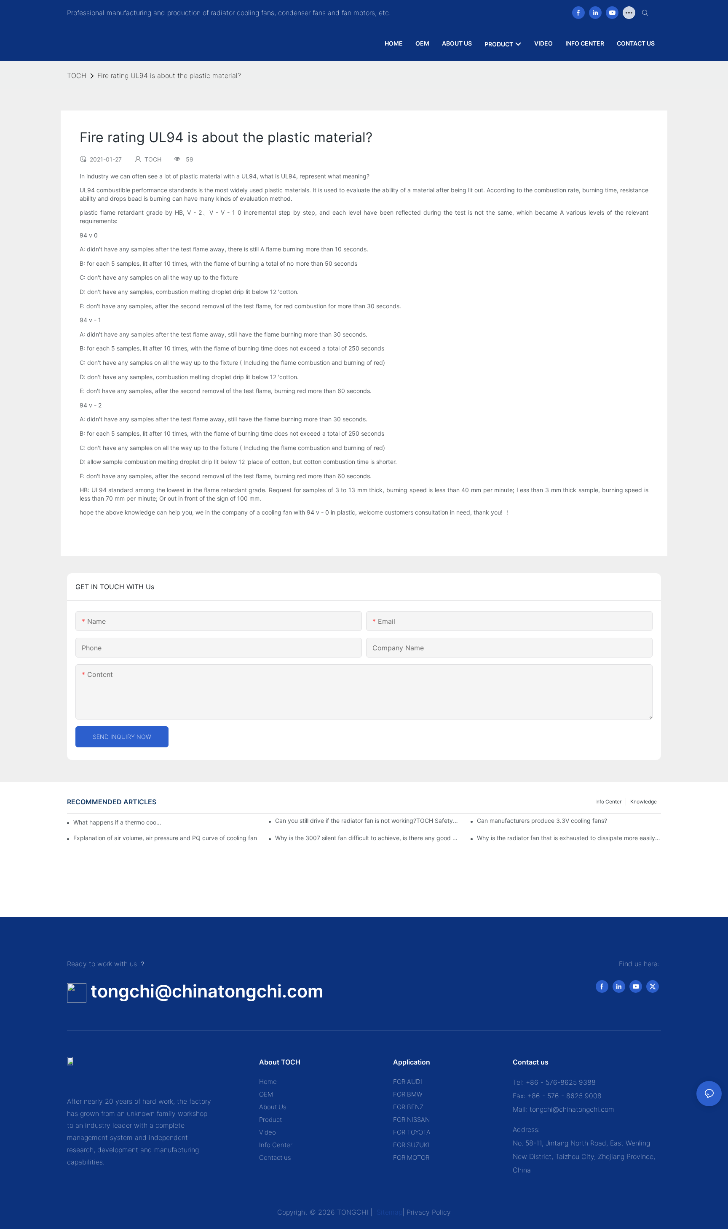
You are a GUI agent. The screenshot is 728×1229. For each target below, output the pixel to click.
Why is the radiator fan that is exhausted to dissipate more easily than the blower (569, 837)
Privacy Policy (429, 1212)
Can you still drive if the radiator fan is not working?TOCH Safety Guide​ (367, 820)
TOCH (76, 75)
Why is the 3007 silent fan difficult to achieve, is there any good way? (367, 837)
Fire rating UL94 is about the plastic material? (169, 75)
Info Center (608, 801)
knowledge (643, 801)
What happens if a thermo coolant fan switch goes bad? (117, 822)
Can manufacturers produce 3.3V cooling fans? (542, 820)
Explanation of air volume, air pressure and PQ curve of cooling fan (165, 837)
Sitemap (388, 1212)
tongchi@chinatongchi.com (207, 991)
